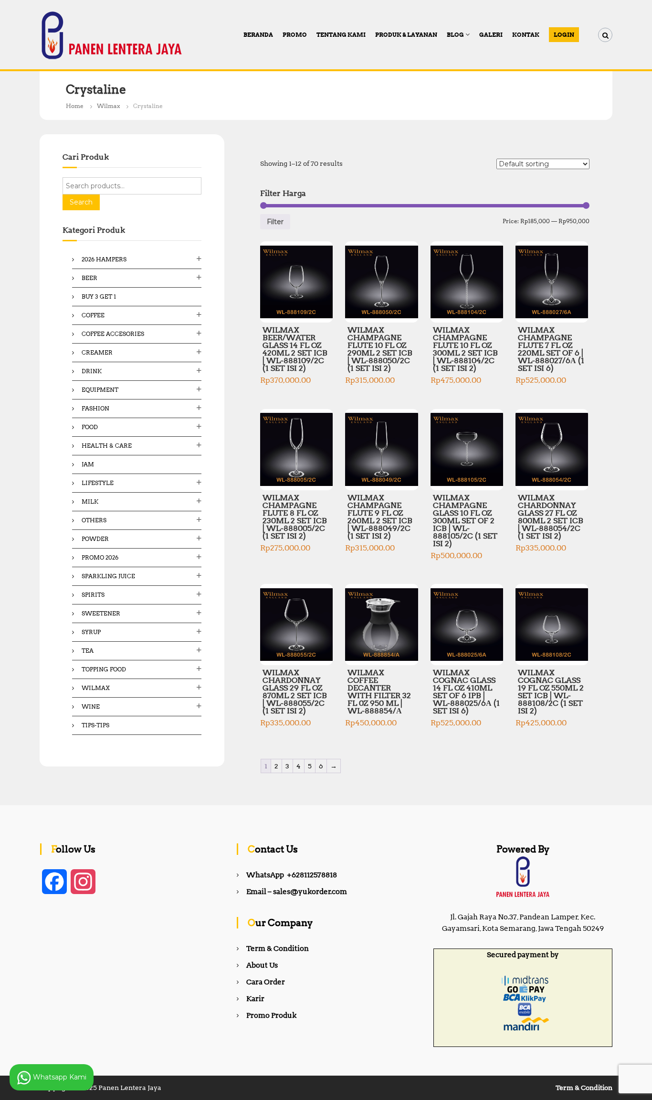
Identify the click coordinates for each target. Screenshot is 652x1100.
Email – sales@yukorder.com (296, 891)
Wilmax (108, 105)
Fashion (95, 408)
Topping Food (104, 669)
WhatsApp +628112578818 (291, 875)
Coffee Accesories (113, 333)
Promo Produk (271, 1015)
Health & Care (107, 445)
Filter (275, 221)
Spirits (93, 594)
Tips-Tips (95, 725)
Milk (90, 501)
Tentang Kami (341, 34)
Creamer (97, 352)
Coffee (93, 315)
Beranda (258, 34)
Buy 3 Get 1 (99, 296)
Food (90, 427)
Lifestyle (98, 482)
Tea (88, 650)
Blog (455, 34)
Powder (95, 538)
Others (94, 520)
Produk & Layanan (406, 34)
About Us (262, 965)
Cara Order (265, 982)
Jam (88, 464)
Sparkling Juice (108, 576)
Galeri (491, 34)
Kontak (525, 34)
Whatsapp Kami (58, 1076)
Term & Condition (277, 948)
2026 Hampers (104, 259)
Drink (92, 371)
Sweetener (101, 613)
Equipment (100, 389)
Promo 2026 (100, 557)
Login (564, 34)
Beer (89, 277)
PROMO (295, 34)
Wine (91, 706)
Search (81, 202)
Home (75, 105)
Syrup (91, 632)
